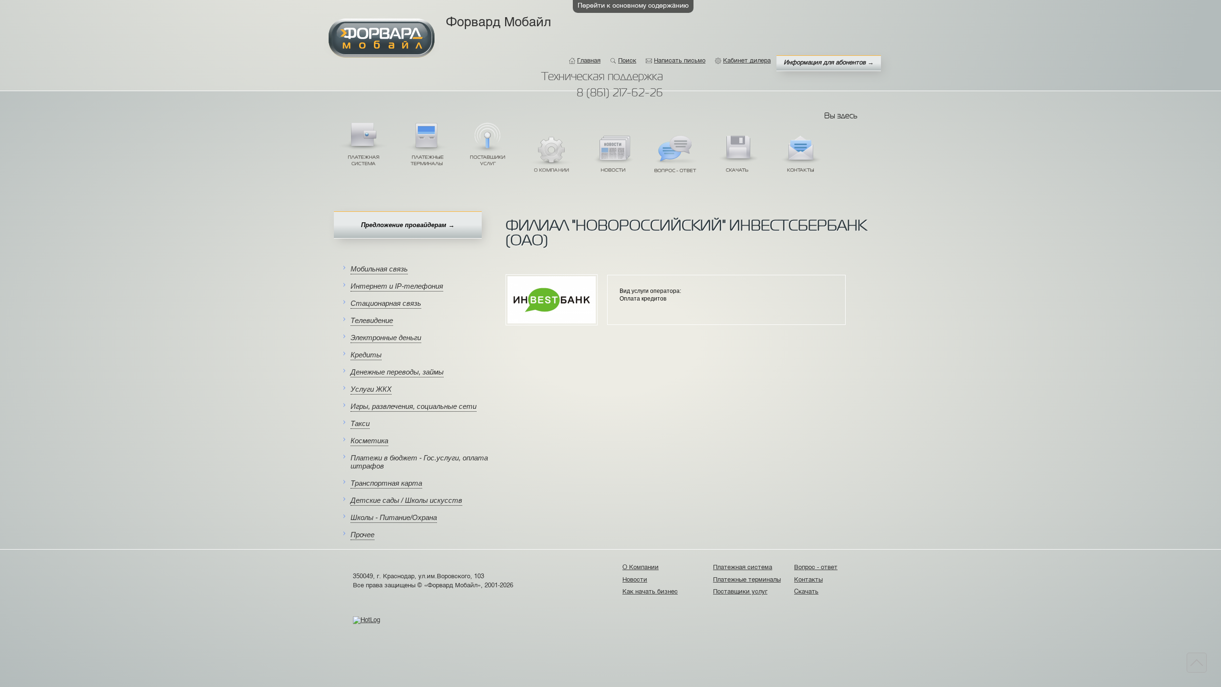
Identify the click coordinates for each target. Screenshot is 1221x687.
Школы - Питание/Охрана (394, 517)
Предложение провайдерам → (408, 225)
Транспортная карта (386, 483)
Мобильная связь (379, 269)
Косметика (369, 441)
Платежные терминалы (425, 143)
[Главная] (381, 38)
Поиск (627, 61)
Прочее (362, 535)
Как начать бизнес (651, 592)
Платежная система (363, 143)
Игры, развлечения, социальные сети (413, 406)
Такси (360, 423)
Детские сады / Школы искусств (406, 500)
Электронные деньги (386, 337)
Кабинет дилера (747, 61)
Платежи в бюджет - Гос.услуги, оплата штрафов (419, 462)
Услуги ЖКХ (371, 389)
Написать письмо (679, 61)
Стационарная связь (386, 303)
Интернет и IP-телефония (397, 286)
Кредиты (366, 355)
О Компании (550, 156)
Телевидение (372, 320)
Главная (588, 61)
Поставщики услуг (488, 143)
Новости (613, 156)
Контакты (800, 156)
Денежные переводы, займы (397, 372)
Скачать (738, 156)
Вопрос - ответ (675, 156)
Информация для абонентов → (829, 63)
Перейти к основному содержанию (633, 5)
